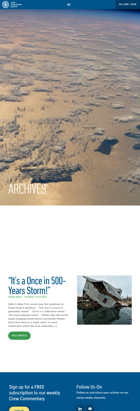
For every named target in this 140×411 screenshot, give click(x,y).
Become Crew (127, 4)
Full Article (19, 335)
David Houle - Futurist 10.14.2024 (27, 297)
